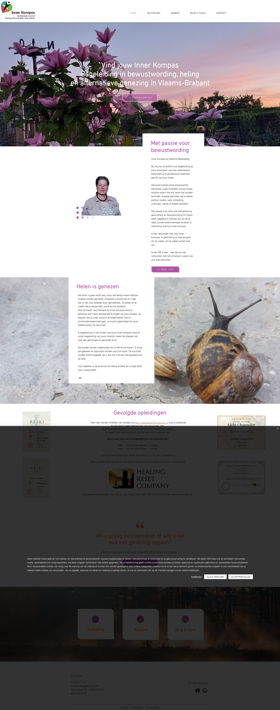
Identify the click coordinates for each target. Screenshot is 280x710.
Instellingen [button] (196, 576)
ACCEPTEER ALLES (240, 576)
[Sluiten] (277, 429)
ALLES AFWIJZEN (215, 576)
